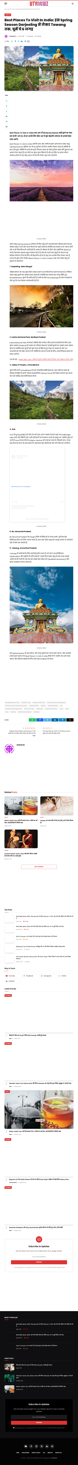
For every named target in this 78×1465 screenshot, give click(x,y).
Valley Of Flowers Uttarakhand (24, 712)
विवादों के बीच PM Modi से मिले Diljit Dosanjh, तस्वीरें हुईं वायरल (27, 1035)
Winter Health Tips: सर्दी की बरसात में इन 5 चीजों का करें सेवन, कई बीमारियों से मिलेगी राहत (20, 821)
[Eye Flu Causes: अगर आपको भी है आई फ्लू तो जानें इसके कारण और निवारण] (9, 939)
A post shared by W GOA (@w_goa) (37, 519)
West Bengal (36, 712)
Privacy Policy (52, 1267)
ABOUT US (50, 1453)
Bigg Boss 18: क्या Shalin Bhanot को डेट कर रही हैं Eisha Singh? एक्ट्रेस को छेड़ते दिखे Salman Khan (39, 1179)
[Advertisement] (41, 111)
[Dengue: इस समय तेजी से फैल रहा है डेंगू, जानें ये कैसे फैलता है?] (57, 805)
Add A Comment (38, 867)
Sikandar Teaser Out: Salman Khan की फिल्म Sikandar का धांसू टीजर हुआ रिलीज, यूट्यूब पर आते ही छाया (40, 1083)
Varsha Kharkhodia (13, 1182)
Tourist (67, 709)
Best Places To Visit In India (39, 703)
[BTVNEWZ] (39, 3)
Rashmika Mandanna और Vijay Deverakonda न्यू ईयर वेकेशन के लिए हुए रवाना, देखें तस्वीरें (36, 1227)
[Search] (72, 3)
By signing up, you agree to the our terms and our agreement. (40, 1267)
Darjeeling (43, 706)
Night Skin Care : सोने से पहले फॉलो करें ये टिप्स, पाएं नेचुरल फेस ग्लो (45, 359)
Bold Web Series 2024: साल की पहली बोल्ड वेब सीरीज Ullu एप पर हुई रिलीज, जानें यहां (40, 926)
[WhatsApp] (6, 101)
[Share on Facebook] (15, 41)
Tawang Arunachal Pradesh (51, 709)
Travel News (13, 712)
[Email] (6, 127)
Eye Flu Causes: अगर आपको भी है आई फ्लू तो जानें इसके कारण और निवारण (36, 936)
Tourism (61, 709)
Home (5, 9)
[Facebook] (6, 106)
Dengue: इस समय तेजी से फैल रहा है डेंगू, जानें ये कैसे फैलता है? (56, 821)
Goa (61, 706)
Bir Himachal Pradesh (34, 706)
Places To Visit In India (29, 709)
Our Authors (25, 1453)
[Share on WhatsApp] (12, 41)
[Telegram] (6, 121)
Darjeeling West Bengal (53, 706)
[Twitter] (6, 111)
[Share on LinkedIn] (21, 41)
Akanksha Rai (13, 36)
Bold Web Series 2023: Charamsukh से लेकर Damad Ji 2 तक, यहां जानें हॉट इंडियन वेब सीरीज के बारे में (44, 917)
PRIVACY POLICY (36, 1453)
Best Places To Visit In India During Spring (56, 703)
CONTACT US (58, 1453)
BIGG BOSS (7, 1139)
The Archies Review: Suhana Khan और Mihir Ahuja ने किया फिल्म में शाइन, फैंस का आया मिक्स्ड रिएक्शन (43, 958)
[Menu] (5, 3)
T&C (44, 1453)
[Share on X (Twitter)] (18, 41)
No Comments (30, 36)
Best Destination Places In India (12, 703)
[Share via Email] (28, 41)
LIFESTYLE (7, 15)
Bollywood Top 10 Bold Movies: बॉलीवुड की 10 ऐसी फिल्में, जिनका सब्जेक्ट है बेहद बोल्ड (40, 947)
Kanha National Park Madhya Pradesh (13, 709)
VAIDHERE (54, 1458)
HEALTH (6, 817)
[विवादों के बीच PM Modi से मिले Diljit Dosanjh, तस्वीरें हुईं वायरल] (39, 1013)
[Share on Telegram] (25, 41)
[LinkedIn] (6, 116)
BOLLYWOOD (8, 995)
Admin (10, 1038)
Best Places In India (26, 703)
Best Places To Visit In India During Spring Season (16, 706)
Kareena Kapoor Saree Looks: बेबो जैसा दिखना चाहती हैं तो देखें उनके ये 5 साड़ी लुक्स (20, 855)
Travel (6, 712)
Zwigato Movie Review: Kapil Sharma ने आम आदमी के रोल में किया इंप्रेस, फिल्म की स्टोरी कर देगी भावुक (21, 733)
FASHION (6, 850)
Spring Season (40, 709)
